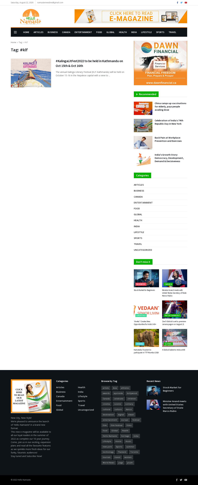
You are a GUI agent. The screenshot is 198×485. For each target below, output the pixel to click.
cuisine (117, 404)
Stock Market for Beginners (144, 290)
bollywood (132, 393)
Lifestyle (146, 32)
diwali (131, 414)
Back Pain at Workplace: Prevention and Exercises (168, 139)
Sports (160, 32)
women (128, 457)
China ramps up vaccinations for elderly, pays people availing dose (170, 106)
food (105, 430)
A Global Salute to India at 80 (173, 349)
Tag (20, 42)
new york (107, 446)
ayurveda (118, 393)
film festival (117, 425)
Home (26, 32)
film (105, 425)
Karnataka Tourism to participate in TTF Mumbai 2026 (146, 351)
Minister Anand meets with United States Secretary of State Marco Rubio (174, 293)
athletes (125, 388)
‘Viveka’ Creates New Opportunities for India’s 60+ (145, 323)
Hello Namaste (24, 479)
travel (117, 457)
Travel (172, 32)
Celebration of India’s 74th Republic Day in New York (169, 122)
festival (136, 420)
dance (129, 409)
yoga (120, 462)
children (132, 398)
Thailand (122, 452)
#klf (26, 42)
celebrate (118, 398)
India (134, 32)
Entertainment (83, 32)
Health (123, 32)
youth (130, 462)
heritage (125, 436)
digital (121, 414)
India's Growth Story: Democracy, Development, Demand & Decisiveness (169, 158)
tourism (106, 457)
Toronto (134, 452)
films (129, 425)
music (128, 441)
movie (118, 441)
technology (108, 452)
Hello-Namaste (110, 436)
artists (106, 388)
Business (53, 32)
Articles (38, 32)
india (136, 436)
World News (108, 462)
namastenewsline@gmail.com (50, 2)
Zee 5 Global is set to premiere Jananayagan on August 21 (174, 323)
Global (110, 32)
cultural (106, 409)
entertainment (110, 420)
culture (118, 409)
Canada (66, 32)
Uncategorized (143, 249)
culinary (129, 404)
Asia (115, 388)
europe (124, 420)
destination (108, 414)
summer (130, 446)
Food (99, 32)
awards (106, 393)
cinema (106, 404)
